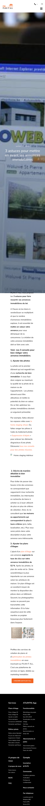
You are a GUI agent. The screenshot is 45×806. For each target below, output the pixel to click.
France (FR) (26, 802)
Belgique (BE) (27, 799)
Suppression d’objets (21, 435)
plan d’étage (26, 551)
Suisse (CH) (26, 804)
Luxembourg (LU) (28, 797)
